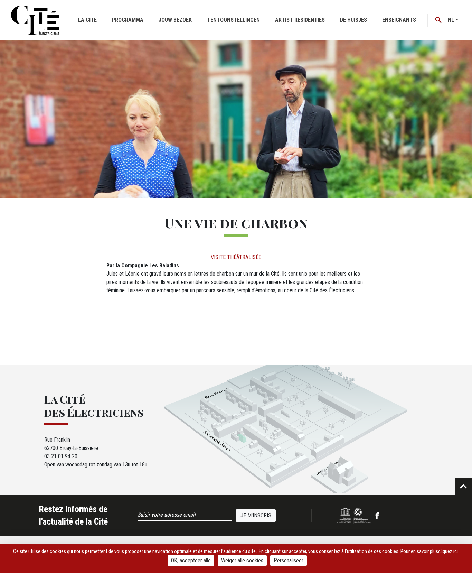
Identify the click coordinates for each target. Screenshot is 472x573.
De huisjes (353, 20)
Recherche (438, 20)
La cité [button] (87, 20)
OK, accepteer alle (191, 560)
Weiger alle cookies (242, 560)
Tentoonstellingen (233, 20)
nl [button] (451, 20)
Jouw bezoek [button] (175, 20)
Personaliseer (288, 560)
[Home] (35, 20)
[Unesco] (353, 515)
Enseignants (399, 20)
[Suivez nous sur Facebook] (377, 515)
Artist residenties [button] (300, 20)
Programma (127, 20)
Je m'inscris (255, 515)
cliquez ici (448, 551)
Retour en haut (463, 486)
